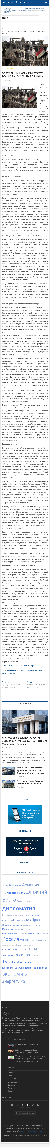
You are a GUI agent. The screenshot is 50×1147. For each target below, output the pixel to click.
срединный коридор (15, 949)
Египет (11, 920)
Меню (5, 18)
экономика (15, 974)
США (33, 949)
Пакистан (26, 933)
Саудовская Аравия (39, 940)
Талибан (40, 950)
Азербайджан (12, 885)
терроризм (7, 955)
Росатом (45, 933)
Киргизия (31, 925)
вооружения (23, 901)
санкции (25, 940)
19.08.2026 (6, 747)
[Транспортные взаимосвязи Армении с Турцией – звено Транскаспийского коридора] (8, 771)
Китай (37, 926)
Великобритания (13, 671)
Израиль (18, 920)
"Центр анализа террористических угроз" (19, 666)
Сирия (4, 673)
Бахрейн (4, 893)
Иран (35, 920)
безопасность (16, 892)
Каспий (25, 926)
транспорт (23, 955)
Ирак (27, 920)
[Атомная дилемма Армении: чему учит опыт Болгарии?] (8, 784)
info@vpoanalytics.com (26, 1113)
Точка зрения (25, 704)
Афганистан (44, 886)
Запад (39, 671)
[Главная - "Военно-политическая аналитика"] (25, 8)
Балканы (11, 1085)
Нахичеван (33, 929)
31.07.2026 (21, 787)
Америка (11, 1088)
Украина (25, 962)
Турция (10, 961)
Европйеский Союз (29, 671)
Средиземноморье (28, 945)
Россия (10, 939)
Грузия (30, 901)
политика (35, 933)
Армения (30, 885)
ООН (21, 933)
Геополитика (7, 68)
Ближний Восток (14, 1079)
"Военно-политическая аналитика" (33, 1131)
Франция (11, 673)
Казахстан (17, 926)
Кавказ (7, 925)
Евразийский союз (13, 915)
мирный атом (24, 929)
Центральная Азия (13, 967)
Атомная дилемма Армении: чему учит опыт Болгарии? (30, 782)
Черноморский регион (36, 968)
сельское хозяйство (9, 945)
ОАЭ (18, 933)
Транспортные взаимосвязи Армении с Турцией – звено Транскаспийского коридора (30, 770)
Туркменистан (37, 955)
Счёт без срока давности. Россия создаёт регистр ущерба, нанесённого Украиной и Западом (24, 741)
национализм (9, 933)
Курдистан (7, 929)
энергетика (13, 981)
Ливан (16, 929)
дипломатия (18, 909)
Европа (10, 1091)
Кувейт (42, 925)
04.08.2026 (21, 776)
